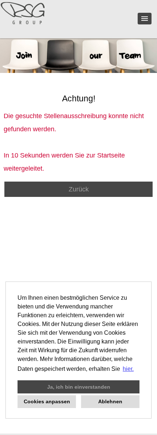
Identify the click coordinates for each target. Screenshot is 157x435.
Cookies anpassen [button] (47, 401)
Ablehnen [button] (110, 401)
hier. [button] (128, 369)
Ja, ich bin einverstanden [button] (78, 387)
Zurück (79, 189)
